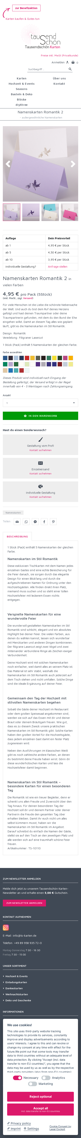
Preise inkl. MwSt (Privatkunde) (59, 55)
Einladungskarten (16, 982)
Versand (27, 298)
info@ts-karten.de (24, 935)
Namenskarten (13, 512)
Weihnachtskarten (16, 994)
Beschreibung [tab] (17, 536)
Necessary (31, 1078)
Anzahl (7, 395)
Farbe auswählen (12, 352)
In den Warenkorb (42, 415)
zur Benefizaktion (26, 8)
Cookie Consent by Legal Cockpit (60, 1128)
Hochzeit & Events (16, 976)
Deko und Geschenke (18, 1000)
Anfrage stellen (57, 266)
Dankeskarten (14, 988)
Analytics (58, 1078)
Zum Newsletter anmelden (24, 903)
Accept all (40, 1109)
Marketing (46, 1084)
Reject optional (41, 1096)
